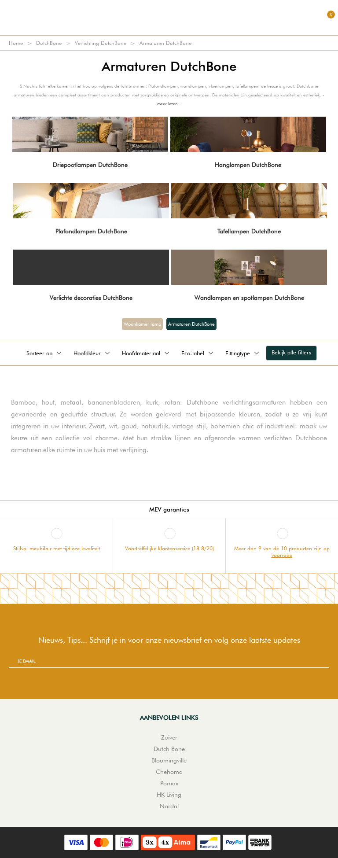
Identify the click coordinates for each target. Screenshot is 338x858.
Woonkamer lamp (142, 324)
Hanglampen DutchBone (248, 164)
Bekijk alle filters (291, 352)
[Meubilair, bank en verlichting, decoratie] (169, 18)
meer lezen (167, 103)
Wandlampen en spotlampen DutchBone (249, 297)
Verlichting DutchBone (100, 43)
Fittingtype (237, 353)
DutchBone (49, 43)
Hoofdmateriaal (141, 353)
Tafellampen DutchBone (249, 231)
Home (16, 43)
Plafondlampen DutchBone (91, 231)
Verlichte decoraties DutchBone (91, 297)
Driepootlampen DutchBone (90, 164)
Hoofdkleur (87, 353)
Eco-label (192, 353)
